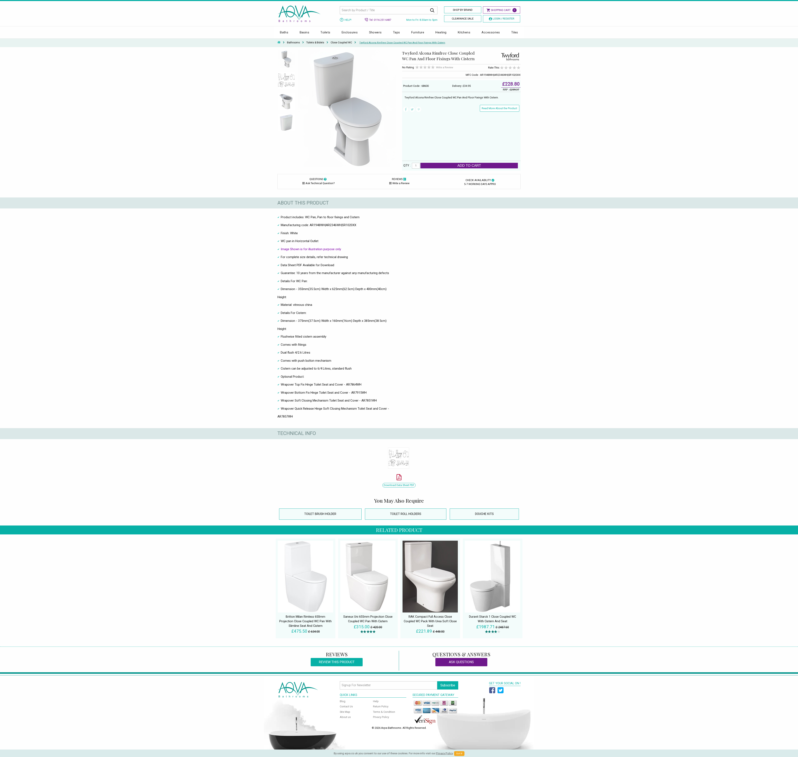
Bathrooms (293, 42)
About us (345, 717)
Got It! (459, 753)
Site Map (345, 711)
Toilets (325, 32)
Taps (396, 32)
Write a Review (444, 67)
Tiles (514, 32)
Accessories (491, 32)
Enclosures (350, 32)
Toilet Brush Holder (320, 514)
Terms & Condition (384, 711)
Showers (375, 32)
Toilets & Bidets (315, 42)
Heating (440, 32)
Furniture (417, 32)
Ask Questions (461, 662)
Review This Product (337, 662)
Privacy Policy (381, 717)
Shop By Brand (463, 9)
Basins (304, 32)
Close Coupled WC (341, 42)
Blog (342, 701)
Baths (284, 32)
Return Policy (380, 706)
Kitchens (464, 32)
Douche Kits (484, 514)
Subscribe (447, 685)
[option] (286, 60)
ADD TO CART (469, 165)
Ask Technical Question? (320, 183)
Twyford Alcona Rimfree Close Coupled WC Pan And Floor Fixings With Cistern (402, 42)
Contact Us (346, 706)
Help (376, 701)
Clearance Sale (463, 18)
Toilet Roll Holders (405, 514)
